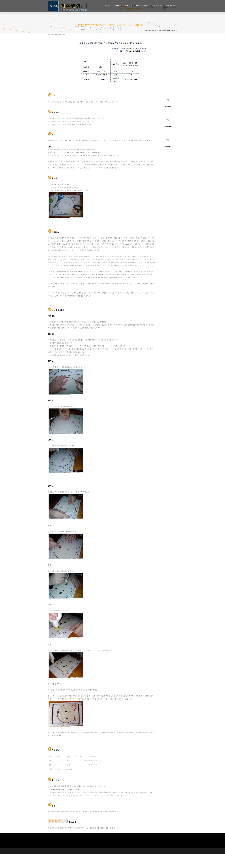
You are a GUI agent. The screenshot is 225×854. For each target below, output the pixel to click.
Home (146, 30)
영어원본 (168, 106)
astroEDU (153, 30)
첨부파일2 (167, 147)
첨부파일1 (167, 126)
